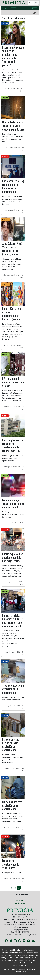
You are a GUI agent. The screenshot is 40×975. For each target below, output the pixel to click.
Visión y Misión (20, 900)
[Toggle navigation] (34, 12)
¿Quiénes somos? (20, 898)
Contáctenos (20, 903)
